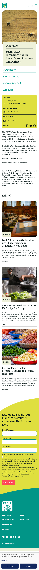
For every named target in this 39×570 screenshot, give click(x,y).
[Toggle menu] (36, 5)
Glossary (6, 515)
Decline (10, 566)
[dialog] (19, 561)
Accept (28, 566)
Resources (7, 524)
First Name (6, 438)
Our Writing (8, 520)
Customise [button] (4, 560)
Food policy (11, 101)
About (22, 515)
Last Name (6, 447)
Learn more (25, 474)
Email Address (8, 430)
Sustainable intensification (16, 103)
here (20, 158)
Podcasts (24, 520)
